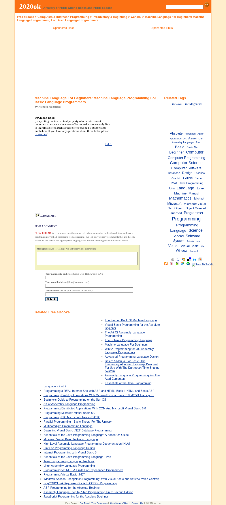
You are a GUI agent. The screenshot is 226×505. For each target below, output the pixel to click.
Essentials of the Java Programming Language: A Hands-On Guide (86, 435)
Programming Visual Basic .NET (64, 474)
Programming (79, 16)
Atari (198, 142)
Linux (201, 188)
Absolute (176, 133)
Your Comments (99, 503)
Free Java (176, 103)
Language (185, 188)
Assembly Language (183, 142)
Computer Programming (186, 158)
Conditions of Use (119, 503)
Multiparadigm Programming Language (67, 426)
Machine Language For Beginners (126, 344)
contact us (41, 134)
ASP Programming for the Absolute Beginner (71, 487)
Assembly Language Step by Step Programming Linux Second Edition (88, 492)
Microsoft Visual (195, 203)
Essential (199, 173)
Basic (179, 147)
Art (184, 138)
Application (175, 138)
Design (187, 173)
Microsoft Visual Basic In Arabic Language (70, 439)
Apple (200, 133)
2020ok (30, 6)
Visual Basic (190, 246)
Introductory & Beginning (110, 16)
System (179, 240)
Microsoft (174, 203)
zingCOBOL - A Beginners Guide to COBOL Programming (80, 483)
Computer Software (186, 168)
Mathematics (180, 198)
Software (193, 236)
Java (173, 183)
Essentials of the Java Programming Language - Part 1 (78, 457)
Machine (180, 193)
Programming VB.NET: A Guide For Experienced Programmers (83, 470)
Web (203, 246)
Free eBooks (25, 16)
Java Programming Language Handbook (68, 461)
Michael (199, 198)
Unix (198, 241)
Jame (198, 178)
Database (174, 173)
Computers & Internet (52, 16)
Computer (194, 152)
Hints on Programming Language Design (69, 448)
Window (181, 250)
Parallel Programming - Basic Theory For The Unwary (77, 421)
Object (178, 208)
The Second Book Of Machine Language (131, 320)
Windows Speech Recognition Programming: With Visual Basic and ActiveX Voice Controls (101, 479)
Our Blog (84, 503)
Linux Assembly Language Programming (69, 465)
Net (170, 208)
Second (178, 236)
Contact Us (137, 503)
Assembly (195, 138)
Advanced (190, 133)
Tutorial (190, 241)
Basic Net (192, 147)
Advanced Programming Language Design (131, 356)
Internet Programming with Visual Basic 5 (69, 452)
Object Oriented (196, 208)
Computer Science (186, 163)
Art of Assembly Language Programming (69, 404)
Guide (188, 178)
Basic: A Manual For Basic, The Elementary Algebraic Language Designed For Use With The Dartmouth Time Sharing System (132, 366)
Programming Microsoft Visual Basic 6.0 (69, 412)
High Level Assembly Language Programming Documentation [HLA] (86, 443)
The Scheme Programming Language (128, 340)
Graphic (176, 178)
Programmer (193, 213)
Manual (194, 193)
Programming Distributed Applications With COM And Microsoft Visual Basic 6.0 (94, 408)
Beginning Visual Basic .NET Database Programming (77, 430)
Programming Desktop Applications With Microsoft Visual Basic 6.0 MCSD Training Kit (98, 395)
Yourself (194, 251)
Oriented (176, 213)
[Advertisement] (64, 62)
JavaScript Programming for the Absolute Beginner (75, 496)
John (171, 188)
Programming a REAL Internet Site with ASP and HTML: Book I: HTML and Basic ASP (98, 390)
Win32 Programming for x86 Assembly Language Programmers (129, 350)
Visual (173, 246)
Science (195, 230)
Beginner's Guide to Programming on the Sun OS (74, 399)
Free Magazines (193, 103)
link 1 (108, 144)
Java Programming (191, 183)
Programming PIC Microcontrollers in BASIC (71, 417)
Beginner (176, 152)
